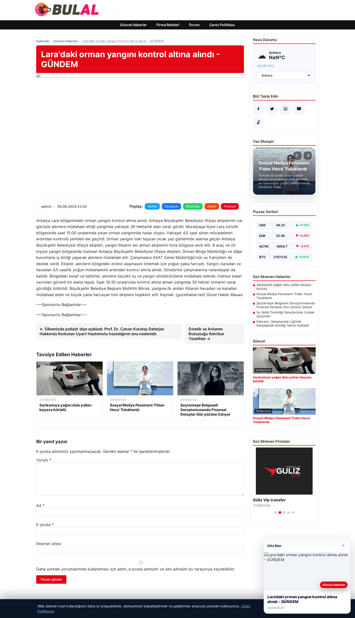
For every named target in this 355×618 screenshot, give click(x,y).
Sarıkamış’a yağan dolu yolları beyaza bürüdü (283, 287)
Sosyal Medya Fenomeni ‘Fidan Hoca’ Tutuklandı (284, 296)
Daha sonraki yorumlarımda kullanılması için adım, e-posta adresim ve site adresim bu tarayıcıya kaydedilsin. (135, 569)
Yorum (43, 460)
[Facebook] (258, 108)
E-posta (45, 524)
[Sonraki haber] (308, 155)
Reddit (211, 206)
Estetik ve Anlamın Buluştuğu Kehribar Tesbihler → (206, 334)
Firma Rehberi (167, 25)
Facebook (171, 206)
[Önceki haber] (297, 155)
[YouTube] (299, 108)
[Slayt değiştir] (275, 512)
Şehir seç (266, 66)
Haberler (42, 41)
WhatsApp (193, 206)
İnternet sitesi (48, 543)
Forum (194, 25)
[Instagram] (285, 108)
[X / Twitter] (271, 108)
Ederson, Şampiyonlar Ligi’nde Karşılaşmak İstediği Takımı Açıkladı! (282, 323)
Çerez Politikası (222, 25)
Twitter (152, 206)
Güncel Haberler (133, 25)
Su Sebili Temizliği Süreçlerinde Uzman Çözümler (285, 314)
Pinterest (230, 206)
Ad (40, 505)
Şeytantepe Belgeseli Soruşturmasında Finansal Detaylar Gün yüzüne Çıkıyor (285, 305)
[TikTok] (258, 122)
